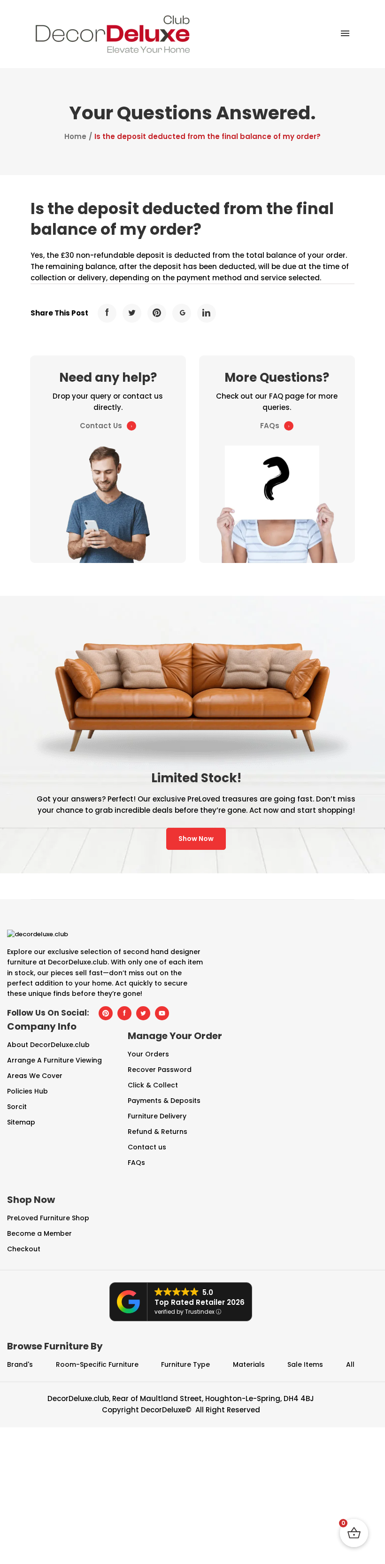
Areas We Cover (34, 1075)
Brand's (20, 1364)
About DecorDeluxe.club (48, 1044)
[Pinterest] (156, 313)
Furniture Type (185, 1364)
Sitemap (21, 1122)
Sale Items (305, 1364)
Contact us (147, 1147)
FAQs (269, 426)
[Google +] (181, 313)
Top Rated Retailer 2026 (199, 1302)
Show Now (196, 838)
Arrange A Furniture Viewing (54, 1060)
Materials (249, 1364)
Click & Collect (153, 1085)
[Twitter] (132, 313)
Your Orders (148, 1054)
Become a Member (39, 1233)
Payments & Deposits (164, 1100)
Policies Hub (27, 1091)
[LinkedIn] (206, 313)
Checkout (23, 1249)
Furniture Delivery (157, 1116)
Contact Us (101, 426)
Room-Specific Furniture (97, 1364)
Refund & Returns (157, 1131)
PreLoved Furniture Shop (48, 1218)
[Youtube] (162, 1013)
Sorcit (17, 1106)
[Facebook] (107, 313)
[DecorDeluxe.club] (113, 33)
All (350, 1364)
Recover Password (160, 1069)
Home (75, 136)
